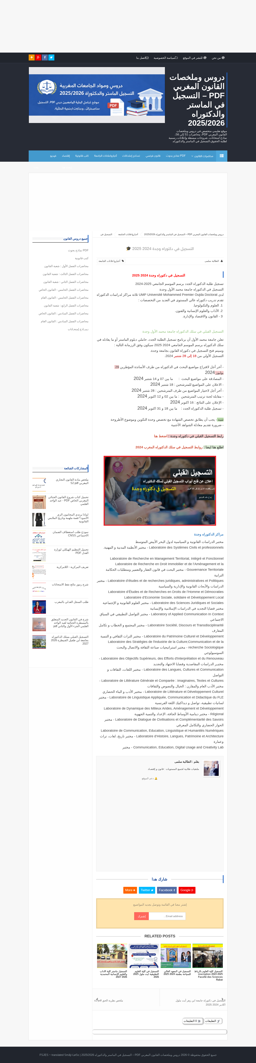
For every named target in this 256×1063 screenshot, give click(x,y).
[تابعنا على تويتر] (51, 57)
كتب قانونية (82, 156)
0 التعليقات (191, 1020)
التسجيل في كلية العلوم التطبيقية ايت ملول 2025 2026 (146, 974)
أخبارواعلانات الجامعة (105, 156)
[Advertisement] (143, 26)
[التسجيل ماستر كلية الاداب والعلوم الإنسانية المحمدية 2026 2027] (112, 956)
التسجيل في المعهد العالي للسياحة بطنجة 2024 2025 (177, 972)
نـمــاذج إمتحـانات (131, 156)
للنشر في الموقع (193, 57)
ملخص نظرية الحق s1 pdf (108, 1000)
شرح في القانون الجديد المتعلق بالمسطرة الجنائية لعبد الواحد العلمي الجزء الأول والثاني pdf (69, 623)
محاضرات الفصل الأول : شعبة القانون (66, 266)
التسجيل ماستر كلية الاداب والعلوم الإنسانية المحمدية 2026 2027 (113, 974)
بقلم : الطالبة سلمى (186, 761)
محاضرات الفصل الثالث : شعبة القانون (65, 274)
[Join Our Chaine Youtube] (32, 57)
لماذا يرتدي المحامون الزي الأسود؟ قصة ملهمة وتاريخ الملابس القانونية (68, 518)
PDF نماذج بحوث (176, 156)
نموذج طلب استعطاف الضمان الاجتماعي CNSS (70, 533)
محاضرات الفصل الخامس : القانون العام (64, 297)
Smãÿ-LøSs (71, 1054)
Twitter (146, 890)
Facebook (166, 890)
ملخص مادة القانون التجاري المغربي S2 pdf (72, 481)
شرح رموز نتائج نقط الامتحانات (70, 584)
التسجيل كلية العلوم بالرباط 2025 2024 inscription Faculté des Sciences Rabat (208, 975)
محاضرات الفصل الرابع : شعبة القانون (66, 305)
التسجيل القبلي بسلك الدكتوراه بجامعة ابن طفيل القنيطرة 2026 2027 (69, 640)
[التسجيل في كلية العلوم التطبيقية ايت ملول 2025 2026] (144, 956)
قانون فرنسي (153, 156)
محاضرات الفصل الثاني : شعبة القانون (65, 281)
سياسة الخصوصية (164, 57)
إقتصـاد (66, 156)
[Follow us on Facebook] (45, 57)
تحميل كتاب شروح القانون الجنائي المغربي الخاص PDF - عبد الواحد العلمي (68, 500)
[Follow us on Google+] (38, 57)
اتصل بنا (141, 57)
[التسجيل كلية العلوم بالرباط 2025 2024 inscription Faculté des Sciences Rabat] (208, 956)
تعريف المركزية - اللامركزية (72, 566)
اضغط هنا (160, 436)
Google (185, 890)
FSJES (44, 1054)
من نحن (217, 57)
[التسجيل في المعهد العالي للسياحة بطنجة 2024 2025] (176, 956)
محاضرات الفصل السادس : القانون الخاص (63, 313)
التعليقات (211, 1020)
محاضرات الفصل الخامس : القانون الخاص (63, 289)
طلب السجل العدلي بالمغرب (71, 601)
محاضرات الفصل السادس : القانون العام (64, 321)
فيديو (53, 156)
